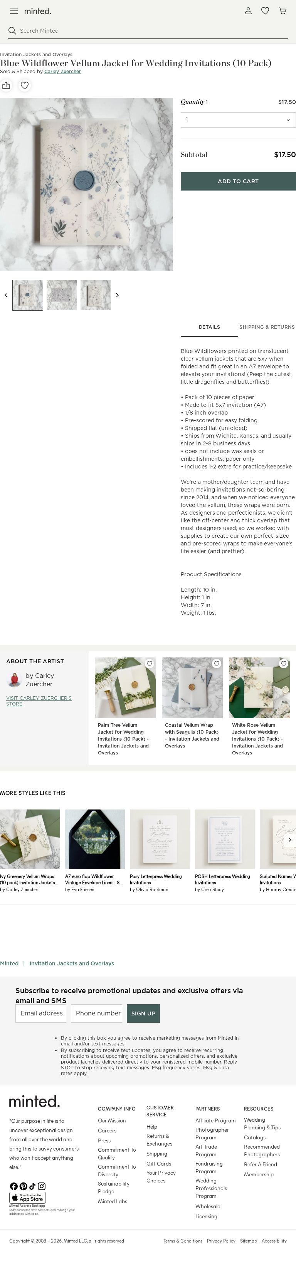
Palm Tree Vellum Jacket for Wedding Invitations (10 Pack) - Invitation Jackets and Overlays (123, 739)
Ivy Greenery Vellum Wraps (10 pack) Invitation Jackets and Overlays (27, 879)
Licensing (206, 1216)
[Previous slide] (6, 295)
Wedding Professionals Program (211, 1188)
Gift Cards (158, 1163)
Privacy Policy (221, 1241)
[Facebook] (13, 1185)
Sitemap (248, 1241)
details (209, 327)
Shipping (156, 1153)
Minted (9, 963)
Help (151, 1126)
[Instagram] (41, 1185)
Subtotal (194, 155)
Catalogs (255, 1137)
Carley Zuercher (62, 71)
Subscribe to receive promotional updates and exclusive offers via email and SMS (129, 995)
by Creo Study (209, 889)
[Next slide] (117, 295)
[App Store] (44, 1198)
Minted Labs (112, 1201)
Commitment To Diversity (117, 1170)
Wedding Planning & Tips (262, 1123)
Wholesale (207, 1206)
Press (104, 1140)
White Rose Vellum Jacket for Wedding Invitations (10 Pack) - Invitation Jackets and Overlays (257, 739)
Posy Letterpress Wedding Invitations (156, 879)
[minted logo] (38, 11)
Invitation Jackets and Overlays (72, 963)
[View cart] (282, 11)
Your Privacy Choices (161, 1176)
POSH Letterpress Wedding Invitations (222, 879)
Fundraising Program (209, 1167)
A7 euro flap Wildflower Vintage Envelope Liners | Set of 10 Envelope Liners (94, 879)
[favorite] (24, 85)
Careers (107, 1130)
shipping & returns (267, 327)
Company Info (117, 1108)
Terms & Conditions (182, 1241)
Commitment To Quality (117, 1153)
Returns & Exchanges (159, 1139)
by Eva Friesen (79, 889)
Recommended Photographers (262, 1150)
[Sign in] (248, 11)
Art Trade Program (206, 1150)
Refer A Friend (260, 1164)
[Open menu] (14, 11)
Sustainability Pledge (114, 1187)
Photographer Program (212, 1133)
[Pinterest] (23, 1185)
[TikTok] (32, 1185)
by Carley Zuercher (19, 889)
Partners (207, 1108)
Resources (259, 1108)
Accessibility (274, 1241)
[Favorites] (265, 11)
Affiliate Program (215, 1120)
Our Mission (112, 1120)
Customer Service (160, 1111)
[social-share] (6, 85)
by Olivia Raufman (149, 889)
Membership (259, 1174)
